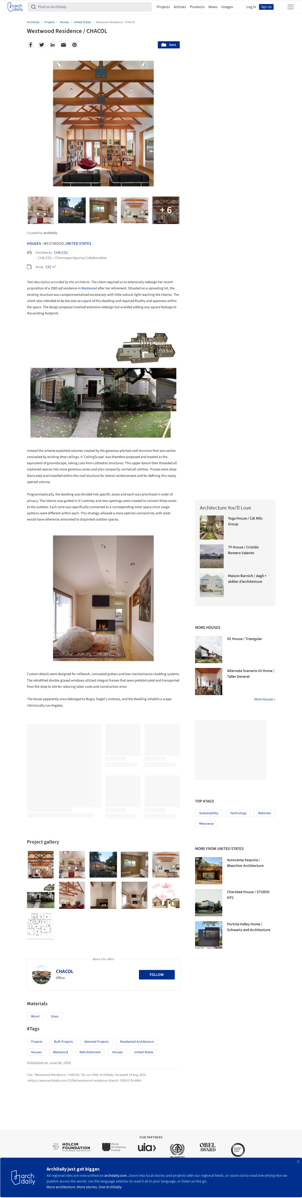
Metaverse (206, 823)
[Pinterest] (74, 44)
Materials (264, 813)
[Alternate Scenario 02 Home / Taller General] (208, 681)
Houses (34, 243)
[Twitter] (41, 44)
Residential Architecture (137, 1041)
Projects (163, 7)
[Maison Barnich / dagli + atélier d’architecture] (212, 585)
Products (197, 7)
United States (78, 243)
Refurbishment (90, 1052)
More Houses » (264, 699)
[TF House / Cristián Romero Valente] (212, 556)
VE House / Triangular (244, 638)
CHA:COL (61, 252)
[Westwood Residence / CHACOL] (40, 864)
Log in (251, 7)
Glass (54, 1016)
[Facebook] (30, 44)
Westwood (89, 288)
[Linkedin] (52, 44)
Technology (238, 813)
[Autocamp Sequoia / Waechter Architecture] (208, 870)
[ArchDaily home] (15, 7)
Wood (35, 1016)
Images (227, 7)
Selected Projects (96, 1041)
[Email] (63, 44)
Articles (180, 7)
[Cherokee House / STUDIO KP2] (208, 902)
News (212, 7)
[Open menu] (290, 7)
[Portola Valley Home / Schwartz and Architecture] (208, 934)
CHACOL (65, 971)
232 (48, 267)
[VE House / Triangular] (208, 649)
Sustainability (208, 813)
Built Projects (63, 1041)
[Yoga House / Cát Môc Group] (212, 528)
